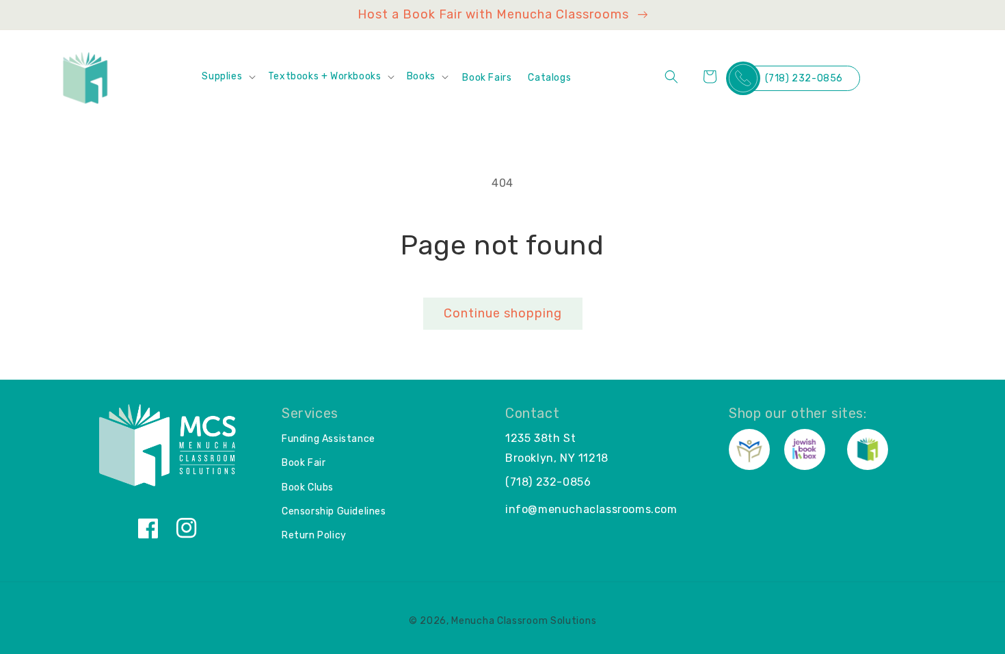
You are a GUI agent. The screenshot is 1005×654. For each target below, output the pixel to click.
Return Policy (314, 535)
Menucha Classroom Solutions (523, 621)
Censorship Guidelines (334, 511)
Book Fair (303, 463)
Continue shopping (503, 313)
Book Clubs (308, 487)
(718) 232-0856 (804, 78)
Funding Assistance (328, 439)
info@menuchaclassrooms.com (591, 509)
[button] (227, 77)
